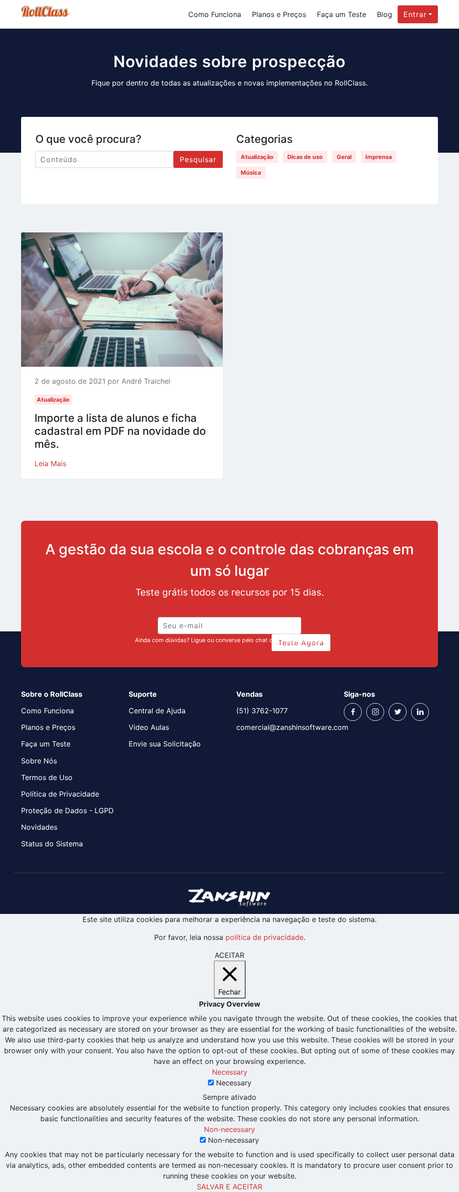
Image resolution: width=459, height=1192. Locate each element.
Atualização (257, 157)
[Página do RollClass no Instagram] (375, 712)
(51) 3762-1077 (262, 710)
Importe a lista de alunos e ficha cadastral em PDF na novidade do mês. (120, 431)
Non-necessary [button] (229, 1129)
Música (251, 172)
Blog (384, 14)
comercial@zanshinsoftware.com (283, 727)
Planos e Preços (279, 14)
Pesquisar (198, 159)
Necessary (233, 1082)
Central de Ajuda (157, 710)
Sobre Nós (39, 760)
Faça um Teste (341, 14)
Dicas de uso (305, 157)
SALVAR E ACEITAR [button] (229, 1186)
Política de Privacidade (60, 793)
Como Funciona (214, 14)
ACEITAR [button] (229, 955)
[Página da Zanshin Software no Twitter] (398, 712)
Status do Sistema (52, 843)
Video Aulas (149, 727)
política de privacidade (264, 937)
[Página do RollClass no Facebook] (353, 712)
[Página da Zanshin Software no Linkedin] (420, 712)
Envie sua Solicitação (165, 743)
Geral (344, 157)
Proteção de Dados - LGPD (67, 810)
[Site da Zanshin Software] (229, 897)
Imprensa (378, 157)
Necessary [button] (229, 1072)
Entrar (415, 14)
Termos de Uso (47, 777)
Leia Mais (50, 463)
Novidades (39, 827)
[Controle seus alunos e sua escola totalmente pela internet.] (45, 14)
